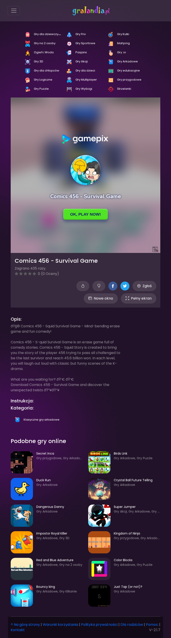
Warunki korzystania (60, 624)
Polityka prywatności (99, 624)
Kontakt (18, 629)
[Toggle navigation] (14, 10)
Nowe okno (103, 298)
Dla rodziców (131, 624)
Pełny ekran (141, 298)
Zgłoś (147, 285)
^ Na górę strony (25, 624)
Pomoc (152, 624)
